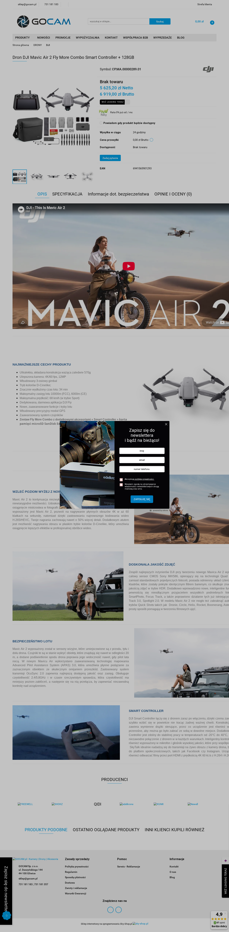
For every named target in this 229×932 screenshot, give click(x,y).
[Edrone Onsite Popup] (114, 466)
